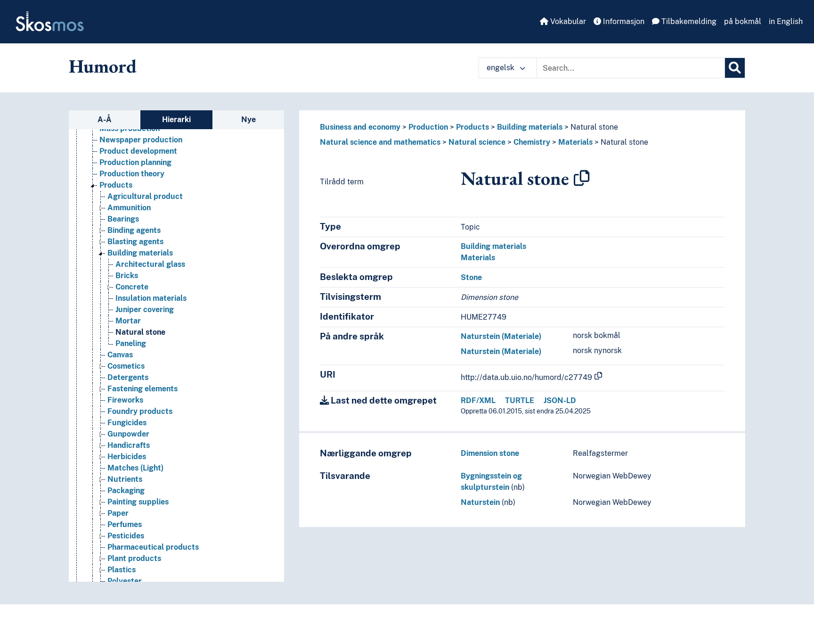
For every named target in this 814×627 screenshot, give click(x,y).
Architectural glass (150, 264)
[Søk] (734, 68)
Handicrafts (128, 445)
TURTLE (519, 400)
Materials (575, 142)
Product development (138, 151)
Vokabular (567, 21)
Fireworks (125, 400)
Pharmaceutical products (153, 547)
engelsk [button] (501, 67)
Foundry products (139, 411)
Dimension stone (490, 453)
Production (428, 127)
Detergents (127, 377)
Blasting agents (135, 241)
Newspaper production (140, 139)
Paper (118, 513)
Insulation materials (151, 298)
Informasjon (622, 21)
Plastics (121, 569)
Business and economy (360, 127)
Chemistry (531, 142)
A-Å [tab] (105, 119)
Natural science (476, 142)
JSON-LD (560, 400)
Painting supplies (138, 501)
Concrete (131, 286)
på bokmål (742, 21)
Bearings (123, 218)
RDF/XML (478, 400)
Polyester (124, 581)
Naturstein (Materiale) (501, 336)
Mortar (128, 320)
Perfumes (124, 524)
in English (786, 21)
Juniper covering (144, 309)
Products (115, 185)
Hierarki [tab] (176, 119)
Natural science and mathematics (380, 142)
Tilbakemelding (687, 21)
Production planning (135, 162)
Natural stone (140, 332)
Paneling (130, 343)
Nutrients (124, 479)
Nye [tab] (248, 119)
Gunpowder (128, 433)
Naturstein (480, 502)
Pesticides (125, 535)
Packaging (126, 490)
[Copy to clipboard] (581, 178)
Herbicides (126, 456)
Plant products (134, 558)
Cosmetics (126, 366)
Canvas (120, 354)
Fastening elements (142, 388)
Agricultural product (145, 196)
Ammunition (129, 207)
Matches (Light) (135, 467)
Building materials (140, 252)
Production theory (131, 173)
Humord (103, 66)
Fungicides (127, 422)
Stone (471, 277)
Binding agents (134, 230)
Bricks (126, 275)
